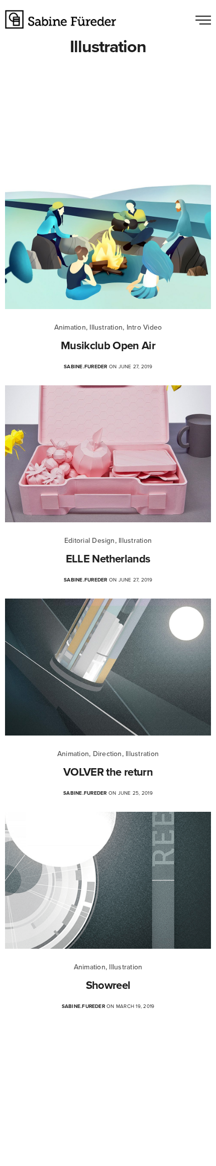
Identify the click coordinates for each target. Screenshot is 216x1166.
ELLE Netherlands (108, 558)
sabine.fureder (85, 367)
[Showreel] (108, 880)
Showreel (108, 985)
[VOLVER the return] (108, 667)
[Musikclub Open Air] (108, 240)
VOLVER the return (108, 772)
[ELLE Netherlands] (108, 453)
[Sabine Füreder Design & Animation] (60, 19)
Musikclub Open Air (108, 345)
